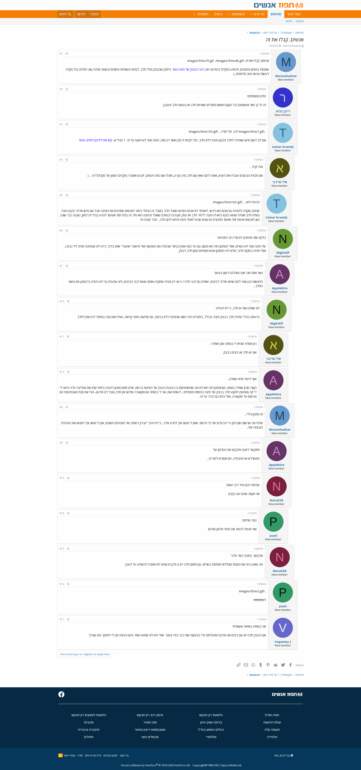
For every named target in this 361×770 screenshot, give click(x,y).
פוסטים (300, 21)
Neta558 (276, 500)
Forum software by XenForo (155, 765)
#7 (61, 266)
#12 (62, 549)
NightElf (282, 252)
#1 (61, 53)
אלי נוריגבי (279, 182)
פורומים (276, 14)
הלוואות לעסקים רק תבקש (88, 715)
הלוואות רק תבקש (211, 715)
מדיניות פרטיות (93, 755)
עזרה (80, 755)
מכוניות (89, 722)
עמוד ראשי (294, 14)
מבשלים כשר (150, 737)
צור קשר (123, 755)
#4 (61, 159)
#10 (62, 301)
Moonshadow (292, 46)
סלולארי (211, 737)
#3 (61, 124)
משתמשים (238, 14)
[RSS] (60, 755)
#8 (61, 407)
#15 (62, 478)
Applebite (279, 288)
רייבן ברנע (283, 111)
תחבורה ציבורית (88, 729)
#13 (62, 372)
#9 (61, 442)
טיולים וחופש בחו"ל (211, 729)
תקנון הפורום (110, 755)
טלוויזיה (272, 737)
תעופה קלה (272, 729)
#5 (61, 195)
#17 (62, 619)
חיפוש (289, 21)
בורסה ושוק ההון (211, 722)
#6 (61, 230)
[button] (251, 14)
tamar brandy (283, 147)
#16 (62, 513)
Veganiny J (283, 641)
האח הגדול (272, 715)
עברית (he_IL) (283, 755)
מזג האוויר (150, 722)
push (273, 535)
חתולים (89, 737)
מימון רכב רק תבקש (150, 715)
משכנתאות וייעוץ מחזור (150, 729)
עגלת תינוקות (272, 722)
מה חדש (259, 14)
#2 (61, 89)
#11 (62, 336)
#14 (62, 584)
